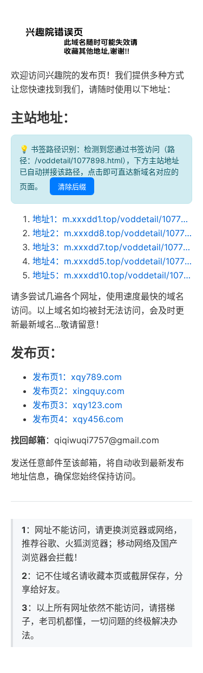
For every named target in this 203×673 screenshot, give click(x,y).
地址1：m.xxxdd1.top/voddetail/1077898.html (112, 219)
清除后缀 (72, 187)
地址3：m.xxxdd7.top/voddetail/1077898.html (112, 247)
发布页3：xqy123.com (77, 404)
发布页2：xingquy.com (78, 390)
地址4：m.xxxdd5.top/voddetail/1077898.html (112, 261)
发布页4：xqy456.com (77, 419)
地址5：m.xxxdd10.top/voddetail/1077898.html (112, 275)
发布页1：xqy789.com (77, 376)
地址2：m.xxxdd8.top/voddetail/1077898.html (112, 233)
